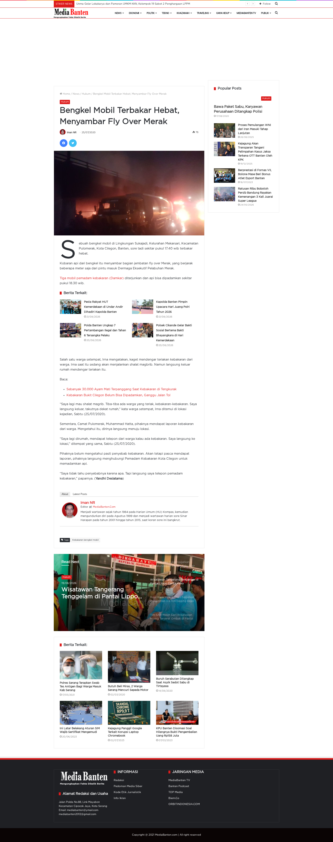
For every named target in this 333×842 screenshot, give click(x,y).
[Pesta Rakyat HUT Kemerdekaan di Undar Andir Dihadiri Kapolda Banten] (70, 306)
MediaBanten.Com (104, 507)
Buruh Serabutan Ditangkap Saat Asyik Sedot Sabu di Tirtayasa (175, 682)
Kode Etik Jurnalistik (127, 792)
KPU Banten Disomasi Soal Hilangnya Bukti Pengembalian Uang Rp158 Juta (176, 732)
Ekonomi (134, 13)
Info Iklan (120, 798)
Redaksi (119, 780)
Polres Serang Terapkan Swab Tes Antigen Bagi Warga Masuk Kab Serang (80, 686)
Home (66, 94)
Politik (151, 13)
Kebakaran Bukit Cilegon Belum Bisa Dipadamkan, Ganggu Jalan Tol (118, 395)
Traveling (203, 13)
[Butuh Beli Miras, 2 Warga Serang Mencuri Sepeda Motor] (129, 667)
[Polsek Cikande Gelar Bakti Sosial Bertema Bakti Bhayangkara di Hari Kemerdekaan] (142, 330)
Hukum (86, 94)
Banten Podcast (178, 786)
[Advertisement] (166, 51)
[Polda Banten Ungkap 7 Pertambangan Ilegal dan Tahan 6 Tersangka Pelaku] (70, 330)
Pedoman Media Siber (128, 786)
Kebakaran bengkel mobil (85, 540)
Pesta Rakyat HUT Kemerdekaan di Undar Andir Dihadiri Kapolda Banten (103, 307)
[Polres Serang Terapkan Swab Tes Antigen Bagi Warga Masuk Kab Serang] (81, 665)
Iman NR (72, 132)
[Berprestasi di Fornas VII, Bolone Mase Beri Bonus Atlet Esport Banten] (224, 175)
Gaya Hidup (222, 13)
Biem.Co (173, 798)
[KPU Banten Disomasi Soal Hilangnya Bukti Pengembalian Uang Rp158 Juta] (177, 713)
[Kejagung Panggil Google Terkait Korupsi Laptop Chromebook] (129, 713)
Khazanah (183, 13)
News (118, 13)
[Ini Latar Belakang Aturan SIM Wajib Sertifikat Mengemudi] (81, 713)
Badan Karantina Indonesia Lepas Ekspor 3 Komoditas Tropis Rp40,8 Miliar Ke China (128, 4)
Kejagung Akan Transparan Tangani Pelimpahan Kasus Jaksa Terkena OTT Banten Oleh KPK (255, 151)
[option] (129, 592)
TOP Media (175, 792)
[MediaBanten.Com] (71, 13)
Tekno (165, 13)
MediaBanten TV (246, 13)
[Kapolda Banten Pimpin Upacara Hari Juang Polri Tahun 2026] (142, 306)
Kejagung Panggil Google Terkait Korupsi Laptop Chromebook (125, 732)
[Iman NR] (69, 517)
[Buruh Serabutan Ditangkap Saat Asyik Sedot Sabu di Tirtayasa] (177, 663)
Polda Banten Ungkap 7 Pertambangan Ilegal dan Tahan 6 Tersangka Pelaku (105, 330)
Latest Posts (80, 494)
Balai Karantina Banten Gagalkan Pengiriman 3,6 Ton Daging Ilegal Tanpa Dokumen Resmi (96, 593)
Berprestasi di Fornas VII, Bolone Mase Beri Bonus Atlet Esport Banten (255, 174)
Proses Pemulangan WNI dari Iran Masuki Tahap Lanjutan (254, 129)
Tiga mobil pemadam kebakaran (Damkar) (92, 278)
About (65, 494)
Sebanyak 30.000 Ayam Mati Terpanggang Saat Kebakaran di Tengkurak (121, 389)
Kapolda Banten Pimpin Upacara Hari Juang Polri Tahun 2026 (173, 307)
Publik (265, 13)
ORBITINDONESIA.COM (184, 804)
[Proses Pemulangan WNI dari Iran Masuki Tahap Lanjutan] (224, 130)
